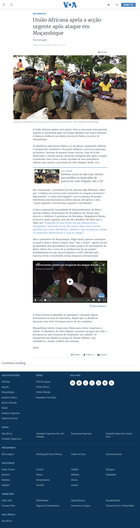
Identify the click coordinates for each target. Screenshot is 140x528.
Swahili (74, 469)
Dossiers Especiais (11, 413)
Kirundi (40, 485)
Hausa (39, 474)
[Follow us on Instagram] (85, 382)
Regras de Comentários (47, 505)
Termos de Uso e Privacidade (120, 505)
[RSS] (111, 382)
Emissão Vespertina (11, 439)
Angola (5, 387)
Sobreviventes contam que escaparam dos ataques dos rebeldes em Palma (75, 265)
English (5, 485)
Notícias (6, 382)
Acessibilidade (113, 500)
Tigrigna (110, 469)
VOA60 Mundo (43, 392)
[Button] (102, 52)
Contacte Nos (8, 505)
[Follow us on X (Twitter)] (92, 382)
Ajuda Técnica (78, 500)
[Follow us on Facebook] (72, 382)
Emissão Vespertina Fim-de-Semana (50, 435)
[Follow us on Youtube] (79, 382)
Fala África (7, 433)
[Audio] (117, 5)
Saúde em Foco (78, 454)
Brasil (4, 408)
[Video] (109, 5)
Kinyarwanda (42, 480)
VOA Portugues (43, 382)
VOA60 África (42, 387)
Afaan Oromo (8, 469)
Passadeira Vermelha (46, 397)
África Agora (8, 454)
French (39, 469)
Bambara (6, 480)
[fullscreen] (104, 300)
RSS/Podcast (42, 500)
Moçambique (39, 14)
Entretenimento (114, 454)
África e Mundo (9, 402)
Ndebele (75, 474)
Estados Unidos (9, 397)
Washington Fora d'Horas (49, 454)
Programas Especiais (81, 433)
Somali (74, 485)
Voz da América (45, 269)
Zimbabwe (111, 474)
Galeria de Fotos (10, 418)
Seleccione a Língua (81, 505)
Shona (74, 480)
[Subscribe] (105, 382)
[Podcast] (98, 382)
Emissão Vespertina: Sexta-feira (119, 435)
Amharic (6, 474)
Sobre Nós (7, 500)
